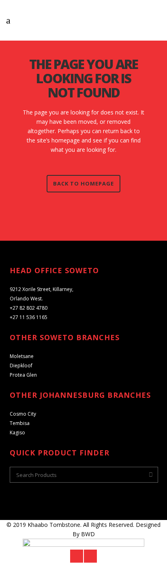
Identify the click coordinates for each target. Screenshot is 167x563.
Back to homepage (83, 183)
